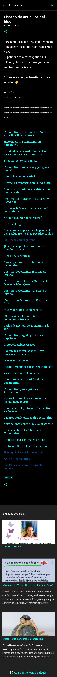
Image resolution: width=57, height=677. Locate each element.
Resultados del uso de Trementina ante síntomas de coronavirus (25, 153)
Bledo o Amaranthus (17, 255)
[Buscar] (52, 5)
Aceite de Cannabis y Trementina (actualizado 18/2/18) (25, 400)
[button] (6, 32)
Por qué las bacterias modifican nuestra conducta (24, 352)
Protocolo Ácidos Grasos (19, 344)
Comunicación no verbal (19, 176)
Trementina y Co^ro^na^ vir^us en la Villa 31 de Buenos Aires (27, 134)
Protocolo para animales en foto (24, 439)
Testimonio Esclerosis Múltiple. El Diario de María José (26, 283)
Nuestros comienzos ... (18, 360)
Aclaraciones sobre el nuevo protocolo (28, 423)
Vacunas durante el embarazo (22, 373)
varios (8, 477)
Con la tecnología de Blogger (30, 672)
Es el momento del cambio (20, 160)
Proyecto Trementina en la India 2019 (27, 182)
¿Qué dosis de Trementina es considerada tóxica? (22, 317)
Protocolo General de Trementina (25, 446)
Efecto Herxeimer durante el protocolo (28, 366)
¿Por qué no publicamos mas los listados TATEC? (24, 248)
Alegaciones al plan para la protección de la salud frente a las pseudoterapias (28, 232)
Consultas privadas (12, 546)
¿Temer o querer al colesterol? (23, 217)
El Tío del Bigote (14, 224)
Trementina (15, 5)
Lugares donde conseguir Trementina (28, 417)
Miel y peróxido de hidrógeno (23, 309)
